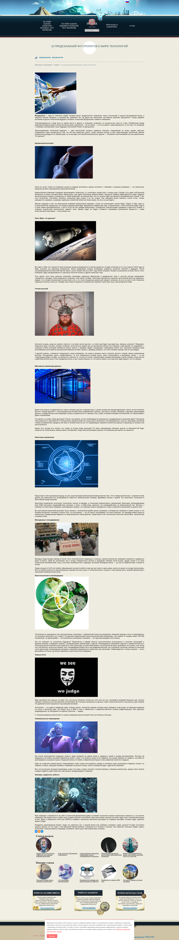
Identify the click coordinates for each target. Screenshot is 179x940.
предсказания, (45, 57)
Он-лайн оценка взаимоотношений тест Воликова (69, 26)
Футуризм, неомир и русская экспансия (132, 880)
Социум (56, 65)
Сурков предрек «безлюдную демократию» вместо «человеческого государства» (89, 855)
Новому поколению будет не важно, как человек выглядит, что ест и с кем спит (133, 855)
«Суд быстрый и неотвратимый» (63, 880)
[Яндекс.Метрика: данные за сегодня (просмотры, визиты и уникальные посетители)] (149, 936)
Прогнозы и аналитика (112, 26)
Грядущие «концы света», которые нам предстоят (45, 880)
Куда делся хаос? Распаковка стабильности (67, 854)
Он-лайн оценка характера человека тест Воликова (47, 26)
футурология (57, 57)
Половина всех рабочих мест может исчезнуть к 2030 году (89, 880)
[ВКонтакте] (36, 831)
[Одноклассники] (39, 831)
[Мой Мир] (42, 831)
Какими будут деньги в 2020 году (110, 880)
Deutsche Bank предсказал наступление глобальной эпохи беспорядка (111, 855)
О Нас (132, 26)
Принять (52, 936)
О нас (35, 936)
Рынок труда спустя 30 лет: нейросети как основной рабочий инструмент (45, 855)
